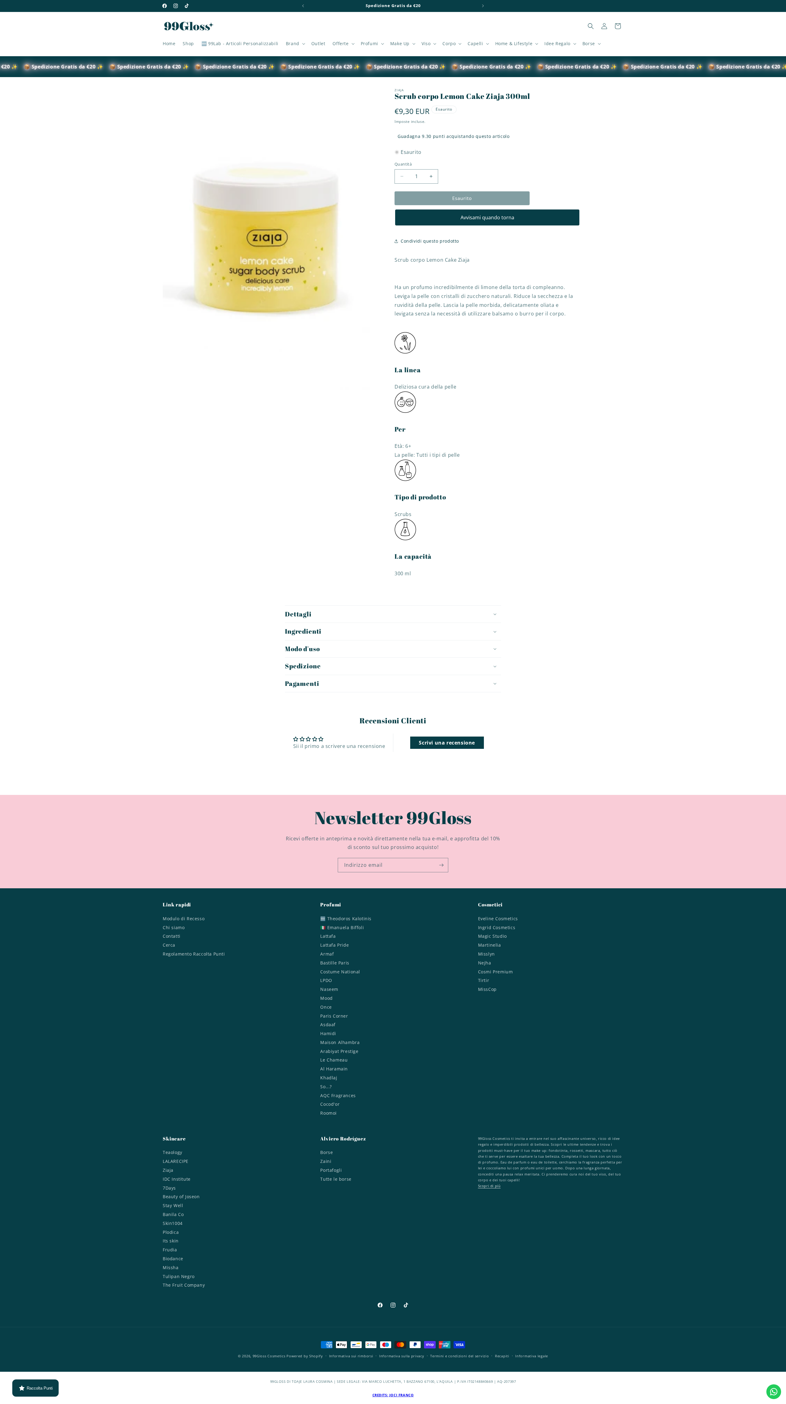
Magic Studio (492, 936)
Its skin (171, 1240)
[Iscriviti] (441, 865)
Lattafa (328, 936)
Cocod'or (330, 1104)
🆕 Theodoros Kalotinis (346, 919)
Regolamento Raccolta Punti (194, 953)
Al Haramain (334, 1068)
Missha (171, 1267)
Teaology (172, 1153)
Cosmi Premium (495, 971)
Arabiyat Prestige (339, 1051)
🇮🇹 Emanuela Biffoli (342, 927)
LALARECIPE (176, 1161)
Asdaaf (328, 1024)
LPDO (326, 980)
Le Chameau (334, 1059)
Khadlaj (328, 1077)
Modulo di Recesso (183, 919)
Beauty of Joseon (181, 1196)
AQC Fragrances (338, 1095)
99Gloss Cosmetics (269, 1356)
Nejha (484, 962)
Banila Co (173, 1214)
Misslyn (486, 953)
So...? (326, 1086)
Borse (326, 1153)
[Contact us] (773, 1391)
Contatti (172, 936)
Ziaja (168, 1170)
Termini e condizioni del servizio (459, 1356)
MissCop (487, 989)
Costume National (340, 971)
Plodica (171, 1232)
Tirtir (483, 980)
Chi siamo (174, 927)
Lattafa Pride (334, 945)
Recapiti (502, 1356)
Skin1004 (173, 1223)
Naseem (329, 989)
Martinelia (489, 945)
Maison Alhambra (340, 1042)
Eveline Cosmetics (498, 919)
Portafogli (331, 1170)
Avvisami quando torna (487, 217)
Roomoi (328, 1113)
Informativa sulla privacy (401, 1356)
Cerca (169, 945)
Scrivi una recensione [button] (447, 742)
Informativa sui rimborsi (351, 1356)
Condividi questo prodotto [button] (430, 241)
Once (326, 1007)
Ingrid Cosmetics (497, 927)
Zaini (325, 1161)
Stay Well (173, 1205)
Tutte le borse (335, 1179)
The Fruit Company (184, 1285)
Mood (326, 998)
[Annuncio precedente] (303, 6)
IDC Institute (177, 1179)
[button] (295, 43)
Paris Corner (334, 1016)
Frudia (170, 1249)
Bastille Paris (334, 962)
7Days (169, 1188)
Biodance (173, 1258)
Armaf (327, 953)
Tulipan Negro (179, 1276)
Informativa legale (531, 1356)
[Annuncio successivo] (483, 6)
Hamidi (328, 1033)
